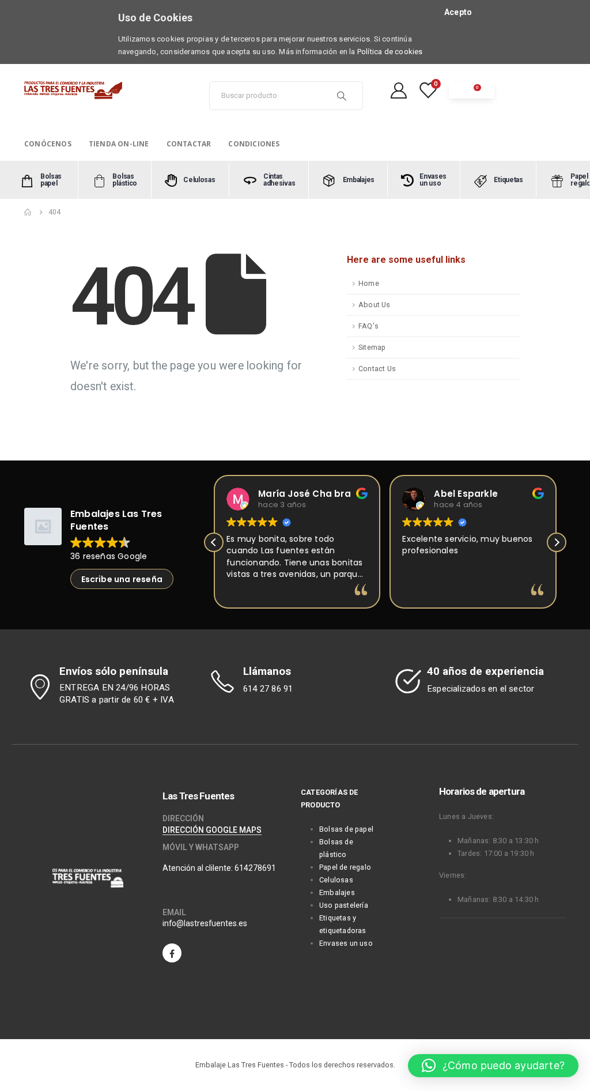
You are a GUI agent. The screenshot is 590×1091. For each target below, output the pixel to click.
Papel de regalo (345, 867)
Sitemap (371, 347)
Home (368, 283)
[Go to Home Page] (28, 212)
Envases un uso (346, 943)
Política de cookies (390, 51)
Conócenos (47, 144)
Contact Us (377, 368)
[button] (556, 542)
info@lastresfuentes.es (204, 923)
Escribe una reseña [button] (122, 579)
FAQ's (368, 326)
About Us (374, 304)
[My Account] (399, 90)
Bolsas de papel (346, 829)
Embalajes (337, 892)
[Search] (341, 96)
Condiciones (253, 144)
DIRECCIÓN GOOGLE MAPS (212, 830)
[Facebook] (171, 952)
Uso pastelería (343, 905)
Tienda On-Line (119, 144)
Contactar (189, 144)
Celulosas (336, 879)
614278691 (255, 868)
